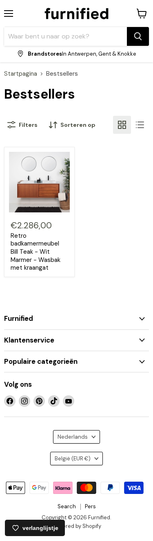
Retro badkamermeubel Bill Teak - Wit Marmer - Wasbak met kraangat (35, 252)
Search (67, 506)
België (73, 458)
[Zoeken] (138, 36)
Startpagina (20, 73)
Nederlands (73, 436)
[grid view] (122, 125)
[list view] (140, 125)
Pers (90, 506)
